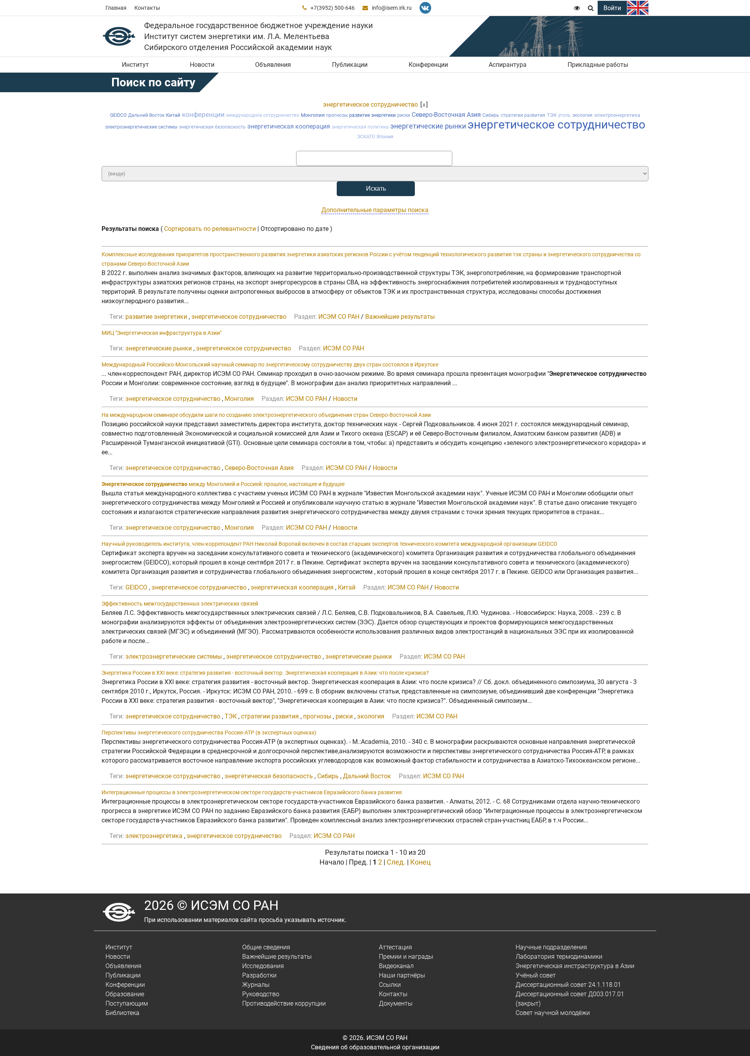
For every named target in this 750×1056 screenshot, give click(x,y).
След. (396, 862)
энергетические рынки (428, 126)
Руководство (260, 994)
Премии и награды (406, 956)
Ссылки (390, 984)
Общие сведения (266, 947)
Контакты (147, 8)
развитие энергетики (372, 115)
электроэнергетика (617, 115)
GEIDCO (118, 115)
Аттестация (395, 947)
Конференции (428, 64)
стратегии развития (523, 115)
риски (403, 115)
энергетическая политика (360, 127)
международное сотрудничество (262, 115)
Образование (124, 994)
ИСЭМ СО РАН (338, 316)
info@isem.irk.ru (392, 8)
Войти (612, 8)
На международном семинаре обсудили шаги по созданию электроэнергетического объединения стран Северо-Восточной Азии (266, 415)
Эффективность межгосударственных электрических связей (180, 603)
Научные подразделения (551, 947)
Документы (395, 1003)
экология (582, 115)
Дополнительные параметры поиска (375, 210)
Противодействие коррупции (284, 1003)
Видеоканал (396, 966)
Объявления (273, 64)
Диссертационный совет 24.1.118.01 (568, 984)
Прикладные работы (598, 64)
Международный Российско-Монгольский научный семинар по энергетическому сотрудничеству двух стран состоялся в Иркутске (270, 364)
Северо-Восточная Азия (446, 114)
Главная (116, 8)
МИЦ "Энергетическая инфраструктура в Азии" (161, 333)
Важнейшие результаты (400, 316)
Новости (202, 64)
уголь (564, 115)
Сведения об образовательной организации (375, 1047)
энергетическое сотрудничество (370, 104)
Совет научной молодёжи (553, 1013)
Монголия (313, 115)
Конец (420, 862)
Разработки (259, 975)
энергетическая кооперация (288, 126)
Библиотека (122, 1013)
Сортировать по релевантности (210, 228)
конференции (203, 114)
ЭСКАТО (366, 136)
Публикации (350, 64)
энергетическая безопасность (212, 127)
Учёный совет (536, 975)
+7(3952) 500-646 (333, 8)
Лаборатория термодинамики (559, 956)
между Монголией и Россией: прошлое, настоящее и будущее (223, 484)
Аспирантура (508, 64)
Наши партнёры (402, 975)
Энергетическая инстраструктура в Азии (575, 966)
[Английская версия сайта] (637, 8)
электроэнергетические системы (141, 127)
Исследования (263, 966)
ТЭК (552, 115)
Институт (135, 64)
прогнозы (337, 115)
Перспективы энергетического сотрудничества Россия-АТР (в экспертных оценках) (209, 732)
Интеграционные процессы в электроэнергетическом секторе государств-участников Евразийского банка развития (252, 792)
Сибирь (490, 115)
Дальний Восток (146, 115)
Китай (173, 115)
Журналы (256, 984)
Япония (385, 136)
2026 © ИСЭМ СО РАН (211, 905)
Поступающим (126, 1003)
